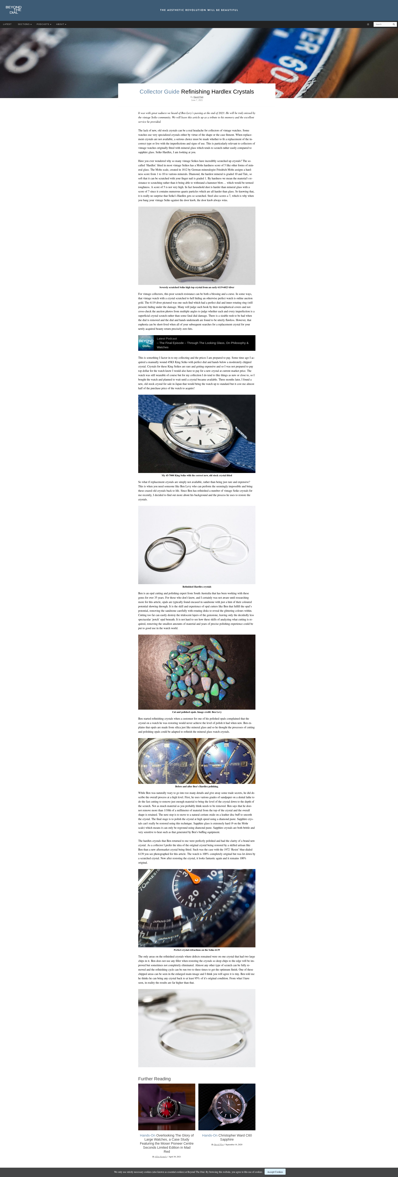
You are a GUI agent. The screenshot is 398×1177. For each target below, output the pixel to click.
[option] (167, 1122)
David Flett (198, 97)
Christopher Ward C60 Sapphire (227, 1137)
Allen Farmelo (161, 1156)
